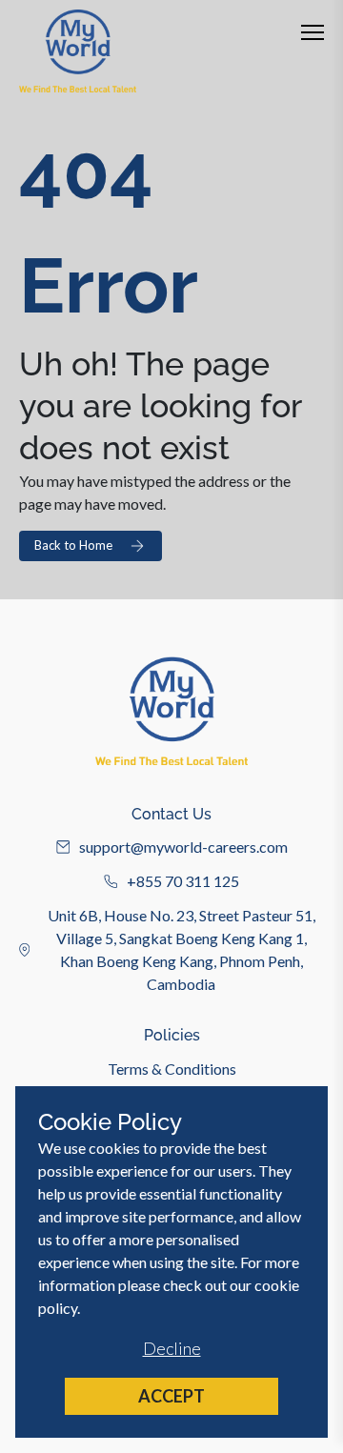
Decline (172, 1348)
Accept (171, 1395)
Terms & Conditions (172, 1068)
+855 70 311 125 (183, 881)
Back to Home (73, 545)
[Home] (77, 51)
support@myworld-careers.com (183, 846)
